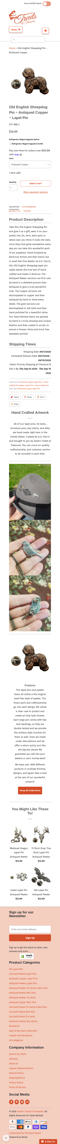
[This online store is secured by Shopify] (27, 958)
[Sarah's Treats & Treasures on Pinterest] (17, 1102)
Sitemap (13, 1059)
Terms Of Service (17, 1087)
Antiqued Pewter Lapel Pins (23, 983)
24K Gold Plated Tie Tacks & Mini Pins (28, 1007)
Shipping (27, 211)
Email (16, 404)
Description (14, 207)
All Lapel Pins (16, 969)
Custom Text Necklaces (20, 1035)
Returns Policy (16, 1073)
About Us (13, 1063)
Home (12, 48)
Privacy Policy (16, 1082)
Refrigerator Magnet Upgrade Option (24, 139)
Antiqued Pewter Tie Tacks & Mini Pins (28, 988)
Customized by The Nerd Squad (25, 1133)
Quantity (12, 182)
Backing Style (15, 211)
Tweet (16, 397)
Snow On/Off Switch (33, 3)
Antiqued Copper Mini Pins (22, 1002)
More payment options (35, 192)
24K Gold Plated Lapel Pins (22, 974)
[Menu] (15, 29)
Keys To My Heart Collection (23, 1030)
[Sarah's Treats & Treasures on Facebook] (11, 1102)
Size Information (29, 207)
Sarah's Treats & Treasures (30, 1111)
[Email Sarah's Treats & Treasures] (27, 1102)
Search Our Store (17, 1054)
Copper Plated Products (21, 1068)
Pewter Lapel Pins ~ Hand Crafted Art (34, 385)
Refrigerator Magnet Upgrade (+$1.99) (27, 144)
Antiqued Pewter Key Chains (23, 1021)
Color (11, 158)
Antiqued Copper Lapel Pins (23, 978)
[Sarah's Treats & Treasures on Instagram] (22, 1102)
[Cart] (45, 30)
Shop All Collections (30, 790)
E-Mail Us (49, 1141)
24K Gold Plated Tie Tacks (22, 1016)
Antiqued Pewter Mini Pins (22, 993)
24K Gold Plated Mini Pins (22, 1011)
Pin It (42, 397)
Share (29, 397)
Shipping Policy (17, 1077)
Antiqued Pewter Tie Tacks (22, 997)
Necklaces (14, 1026)
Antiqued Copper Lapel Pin (29, 389)
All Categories (16, 1040)
